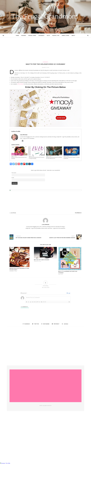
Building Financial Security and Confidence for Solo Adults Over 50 (54, 158)
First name (14, 172)
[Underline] (30, 302)
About (73, 35)
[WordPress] (22, 141)
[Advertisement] (45, 50)
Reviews (23, 35)
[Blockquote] (38, 302)
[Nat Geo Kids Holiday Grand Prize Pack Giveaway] (12, 236)
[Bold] (27, 302)
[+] (45, 301)
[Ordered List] (34, 302)
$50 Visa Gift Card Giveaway (41, 259)
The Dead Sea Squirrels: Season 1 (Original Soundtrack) (72, 158)
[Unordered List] (36, 302)
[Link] (42, 302)
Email (13, 177)
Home (17, 35)
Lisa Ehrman (13, 212)
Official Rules (20, 84)
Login (69, 293)
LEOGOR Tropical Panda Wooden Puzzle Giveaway (19, 158)
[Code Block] (40, 302)
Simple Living (65, 35)
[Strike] (32, 302)
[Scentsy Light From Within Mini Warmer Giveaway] (78, 236)
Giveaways (41, 35)
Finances (60, 154)
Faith (48, 35)
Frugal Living (32, 35)
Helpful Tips (55, 35)
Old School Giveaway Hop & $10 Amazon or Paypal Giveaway (36, 158)
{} (43, 301)
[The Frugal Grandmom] (45, 385)
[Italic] (28, 302)
